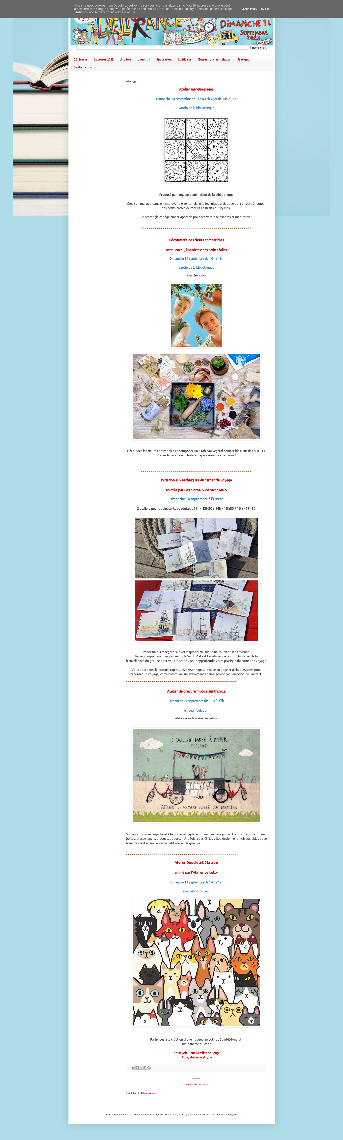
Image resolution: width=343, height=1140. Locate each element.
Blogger (232, 1114)
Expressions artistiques (214, 59)
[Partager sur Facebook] (145, 1068)
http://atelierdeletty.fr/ (196, 1057)
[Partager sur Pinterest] (149, 1068)
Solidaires (185, 59)
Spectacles (163, 59)
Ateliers (125, 59)
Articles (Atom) (148, 1093)
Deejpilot (210, 1114)
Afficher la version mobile (196, 1084)
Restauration (83, 67)
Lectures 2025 (104, 59)
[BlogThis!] (137, 1068)
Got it (265, 9)
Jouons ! (144, 59)
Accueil (196, 1078)
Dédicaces (81, 59)
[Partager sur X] (141, 1068)
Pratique (243, 59)
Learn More (249, 9)
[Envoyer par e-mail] (134, 1068)
